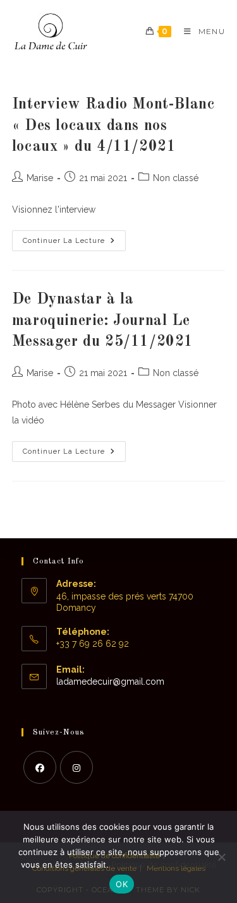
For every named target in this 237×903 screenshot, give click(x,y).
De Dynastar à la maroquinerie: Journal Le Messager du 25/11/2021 (102, 321)
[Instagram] (76, 767)
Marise (40, 178)
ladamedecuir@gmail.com (110, 681)
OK (122, 884)
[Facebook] (39, 767)
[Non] (221, 857)
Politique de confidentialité (164, 864)
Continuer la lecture (74, 243)
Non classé (175, 178)
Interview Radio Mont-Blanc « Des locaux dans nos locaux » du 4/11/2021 (114, 126)
